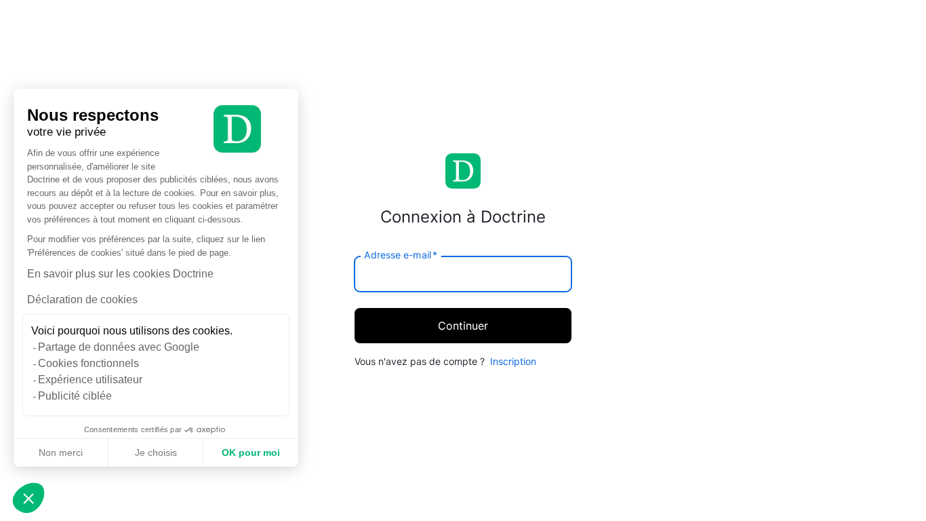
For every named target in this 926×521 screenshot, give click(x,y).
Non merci (61, 452)
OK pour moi (251, 452)
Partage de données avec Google (118, 347)
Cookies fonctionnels (88, 363)
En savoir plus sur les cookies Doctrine (120, 273)
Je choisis (156, 452)
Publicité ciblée (75, 396)
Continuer (463, 325)
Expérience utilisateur (90, 379)
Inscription (513, 361)
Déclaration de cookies (82, 299)
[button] (28, 498)
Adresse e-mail (400, 254)
